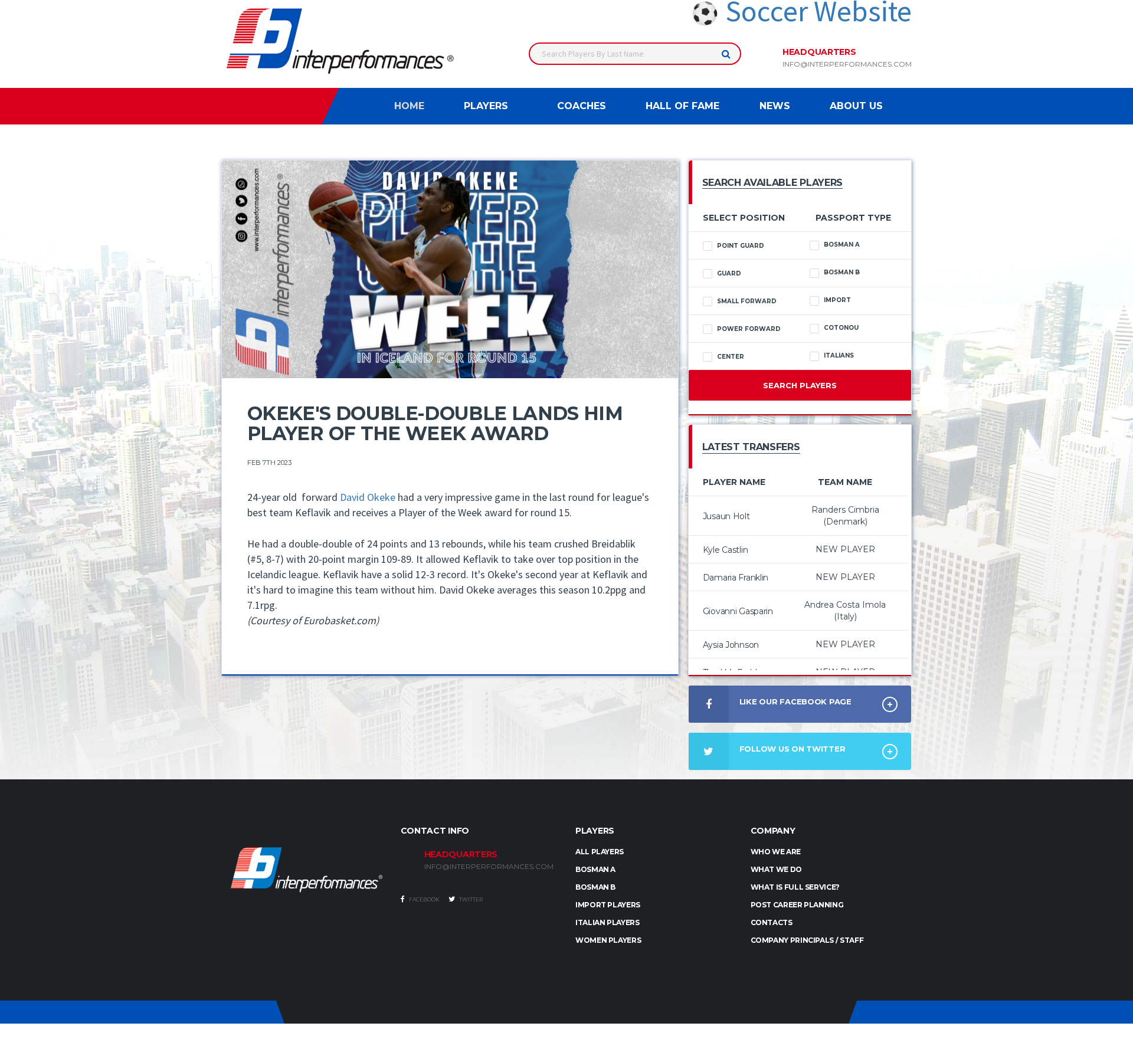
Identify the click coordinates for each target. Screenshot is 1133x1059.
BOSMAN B (595, 887)
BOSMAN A (595, 869)
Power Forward (749, 329)
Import (837, 300)
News (774, 106)
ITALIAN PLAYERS (607, 922)
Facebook (424, 899)
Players (486, 106)
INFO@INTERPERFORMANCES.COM (489, 867)
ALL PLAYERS (599, 851)
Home (409, 106)
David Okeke (367, 497)
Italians (839, 355)
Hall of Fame (682, 106)
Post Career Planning (797, 904)
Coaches (581, 106)
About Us (856, 106)
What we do (776, 869)
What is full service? (795, 887)
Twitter (470, 899)
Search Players (800, 385)
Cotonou (841, 328)
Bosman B (842, 272)
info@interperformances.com (847, 64)
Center (730, 356)
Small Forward (747, 301)
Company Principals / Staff (807, 940)
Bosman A (842, 244)
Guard (729, 273)
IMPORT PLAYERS (607, 904)
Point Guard (740, 246)
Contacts (772, 922)
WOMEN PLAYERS (608, 940)
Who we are (776, 851)
